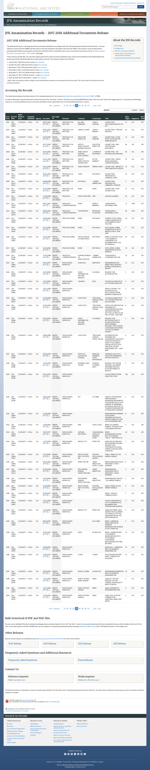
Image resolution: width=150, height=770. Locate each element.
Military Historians (35, 726)
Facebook (65, 754)
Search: (106, 110)
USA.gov (100, 762)
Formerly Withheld (31, 118)
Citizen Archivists (117, 3)
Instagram (72, 754)
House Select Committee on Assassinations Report (125, 54)
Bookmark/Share (130, 3)
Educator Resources (75, 14)
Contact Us (140, 3)
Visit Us (103, 14)
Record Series (143, 118)
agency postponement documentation (50, 639)
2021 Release (119, 643)
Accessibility (58, 762)
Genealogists (34, 724)
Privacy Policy (67, 762)
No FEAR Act (93, 762)
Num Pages (127, 118)
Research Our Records (18, 14)
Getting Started (58, 724)
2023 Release (49, 643)
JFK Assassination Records (35, 25)
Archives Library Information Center (15, 739)
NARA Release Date (21, 117)
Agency (38, 118)
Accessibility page (54, 702)
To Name (81, 118)
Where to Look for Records (62, 735)
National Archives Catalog (15, 731)
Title (107, 118)
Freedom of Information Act (80, 762)
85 (82, 105)
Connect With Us (75, 751)
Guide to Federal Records (61, 730)
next (95, 105)
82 (73, 105)
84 (79, 105)
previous (57, 105)
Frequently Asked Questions (22, 660)
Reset (141, 110)
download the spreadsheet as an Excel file (77, 96)
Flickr (85, 754)
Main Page (118, 46)
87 (88, 105)
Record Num (14, 118)
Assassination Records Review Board (127, 58)
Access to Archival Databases (16, 736)
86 (85, 105)
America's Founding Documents (132, 14)
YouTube (78, 754)
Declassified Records (60, 733)
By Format (10, 726)
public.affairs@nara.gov (91, 680)
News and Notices (82, 724)
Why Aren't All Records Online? (63, 737)
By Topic (9, 724)
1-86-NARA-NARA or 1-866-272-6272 (75, 767)
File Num (65, 118)
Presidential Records (13, 733)
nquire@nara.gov (19, 680)
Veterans (33, 735)
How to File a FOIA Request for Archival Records (63, 741)
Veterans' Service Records (46, 14)
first (50, 105)
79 (65, 105)
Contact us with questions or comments (17, 711)
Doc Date (46, 118)
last (99, 105)
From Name (96, 118)
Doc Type (55, 117)
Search (141, 7)
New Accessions (82, 726)
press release (38, 62)
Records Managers (36, 733)
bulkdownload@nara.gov (87, 626)
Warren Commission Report (125, 51)
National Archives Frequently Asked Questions (62, 727)
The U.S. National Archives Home (33, 6)
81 (70, 105)
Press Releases (85, 660)
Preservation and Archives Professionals (38, 729)
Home (8, 25)
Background (119, 48)
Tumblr (75, 754)
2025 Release (14, 643)
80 (67, 105)
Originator (135, 118)
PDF (44, 124)
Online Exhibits (11, 742)
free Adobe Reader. (28, 700)
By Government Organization (16, 729)
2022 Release (84, 643)
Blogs (81, 754)
